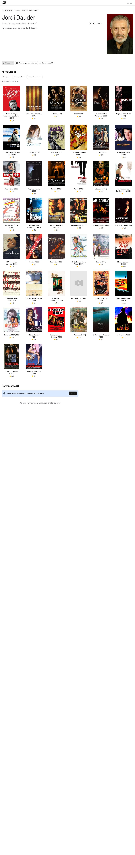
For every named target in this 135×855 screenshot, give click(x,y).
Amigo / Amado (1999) (101, 225)
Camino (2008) (34, 152)
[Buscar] (128, 3)
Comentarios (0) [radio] (47, 63)
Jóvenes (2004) (101, 189)
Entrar (73, 393)
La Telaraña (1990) (123, 335)
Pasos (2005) (79, 189)
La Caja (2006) (101, 152)
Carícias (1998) (33, 262)
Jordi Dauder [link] (33, 10)
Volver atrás (8, 10)
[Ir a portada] (4, 2)
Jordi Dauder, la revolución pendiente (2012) (12, 116)
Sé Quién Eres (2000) (78, 225)
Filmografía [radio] (9, 63)
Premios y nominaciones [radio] (28, 63)
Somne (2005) (56, 189)
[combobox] (7, 77)
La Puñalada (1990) (79, 335)
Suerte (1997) (101, 262)
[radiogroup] (20, 63)
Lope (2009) (78, 114)
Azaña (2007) (56, 152)
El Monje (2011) (56, 114)
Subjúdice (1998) (56, 262)
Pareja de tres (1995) (78, 298)
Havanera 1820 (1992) (12, 335)
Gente (24, 10)
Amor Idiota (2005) (11, 189)
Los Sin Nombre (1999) (123, 225)
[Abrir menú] (131, 2)
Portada (17, 10)
